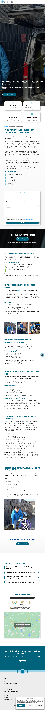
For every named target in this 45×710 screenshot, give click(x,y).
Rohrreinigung (6, 126)
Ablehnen (30, 705)
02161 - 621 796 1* (9, 94)
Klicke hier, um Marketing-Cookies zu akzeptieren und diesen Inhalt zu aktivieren (22, 625)
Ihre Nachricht (8, 207)
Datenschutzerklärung (29, 219)
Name (7, 195)
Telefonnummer (25, 201)
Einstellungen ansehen (39, 705)
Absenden (22, 222)
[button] (42, 698)
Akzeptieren (20, 705)
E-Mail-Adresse (8, 201)
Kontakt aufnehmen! (22, 661)
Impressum (6, 697)
